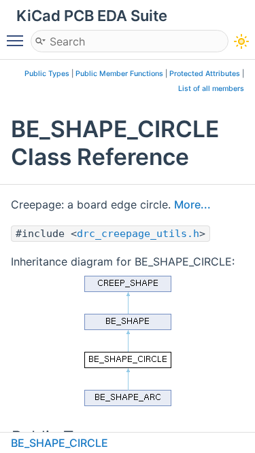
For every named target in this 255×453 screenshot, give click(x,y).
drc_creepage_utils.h (138, 234)
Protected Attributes (204, 73)
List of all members (211, 88)
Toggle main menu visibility (17, 40)
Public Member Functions (119, 73)
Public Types (46, 73)
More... (192, 204)
